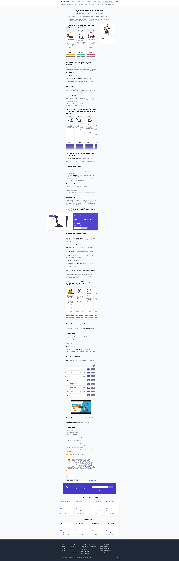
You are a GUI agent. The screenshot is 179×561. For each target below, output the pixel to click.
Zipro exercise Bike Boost (79, 124)
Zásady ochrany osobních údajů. (103, 490)
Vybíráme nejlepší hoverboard (66, 510)
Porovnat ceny (81, 54)
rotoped (67, 480)
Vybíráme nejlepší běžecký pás (105, 544)
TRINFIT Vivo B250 (70, 39)
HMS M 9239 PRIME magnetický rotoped (73, 387)
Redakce (94, 1)
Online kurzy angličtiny (85, 553)
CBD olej (62, 532)
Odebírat (110, 486)
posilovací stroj (71, 127)
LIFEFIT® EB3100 (81, 40)
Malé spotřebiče (74, 544)
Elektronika (63, 548)
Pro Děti (72, 548)
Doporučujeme (88, 1)
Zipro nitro (71, 372)
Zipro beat (89, 293)
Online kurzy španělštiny (95, 532)
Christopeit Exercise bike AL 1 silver (73, 384)
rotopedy (71, 480)
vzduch (90, 351)
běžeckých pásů (87, 466)
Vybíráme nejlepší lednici (104, 546)
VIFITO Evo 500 (78, 215)
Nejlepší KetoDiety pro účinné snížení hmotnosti (89, 544)
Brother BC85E (70, 123)
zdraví (84, 424)
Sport (89, 8)
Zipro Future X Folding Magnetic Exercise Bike (89, 124)
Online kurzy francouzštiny (111, 532)
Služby (99, 1)
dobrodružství (84, 460)
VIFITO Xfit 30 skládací (79, 294)
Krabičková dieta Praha (85, 551)
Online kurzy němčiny (80, 532)
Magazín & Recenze (80, 1)
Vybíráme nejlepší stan (110, 510)
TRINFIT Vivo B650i (91, 39)
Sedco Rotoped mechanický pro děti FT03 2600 (70, 296)
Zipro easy (71, 368)
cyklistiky (79, 351)
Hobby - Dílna (63, 550)
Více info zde (81, 49)
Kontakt (77, 557)
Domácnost (63, 546)
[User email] (67, 471)
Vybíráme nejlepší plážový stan (97, 510)
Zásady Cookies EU (87, 557)
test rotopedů (76, 480)
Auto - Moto (63, 544)
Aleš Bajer (78, 13)
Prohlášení (81, 557)
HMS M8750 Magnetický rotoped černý (73, 376)
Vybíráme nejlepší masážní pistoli (81, 510)
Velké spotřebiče (74, 552)
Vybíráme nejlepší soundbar (105, 548)
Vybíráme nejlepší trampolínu (105, 552)
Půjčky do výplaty (84, 549)
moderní (78, 128)
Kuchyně (62, 552)
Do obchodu (81, 56)
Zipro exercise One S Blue (74, 380)
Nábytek (72, 546)
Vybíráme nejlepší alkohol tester (105, 550)
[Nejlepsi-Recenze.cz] (65, 1)
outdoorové (72, 467)
